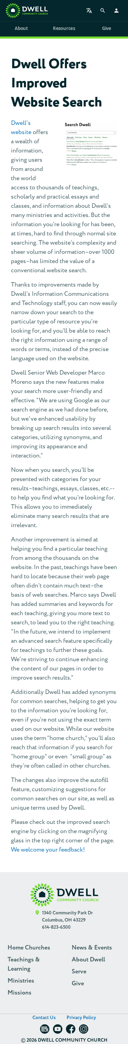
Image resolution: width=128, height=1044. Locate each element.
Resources (64, 28)
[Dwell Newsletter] (44, 1031)
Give (106, 28)
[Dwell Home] (64, 895)
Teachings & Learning (24, 964)
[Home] (26, 10)
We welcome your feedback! (48, 849)
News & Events (92, 947)
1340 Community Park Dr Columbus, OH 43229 (67, 917)
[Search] (103, 10)
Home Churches (29, 947)
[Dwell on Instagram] (83, 1031)
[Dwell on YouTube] (57, 1031)
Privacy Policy (81, 1017)
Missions (19, 992)
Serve (79, 971)
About (21, 28)
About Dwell (88, 959)
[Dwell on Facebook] (70, 1031)
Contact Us (44, 1017)
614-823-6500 (56, 927)
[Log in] (116, 10)
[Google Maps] (37, 920)
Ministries (21, 980)
